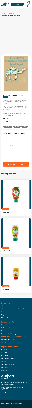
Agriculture (4, 355)
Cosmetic (4, 352)
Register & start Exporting (8, 339)
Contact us (4, 312)
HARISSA (17, 126)
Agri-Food (4, 349)
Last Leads (4, 342)
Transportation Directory (8, 334)
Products (11, 14)
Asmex (8, 403)
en (29, 6)
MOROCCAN (8, 126)
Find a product (5, 328)
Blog (2, 315)
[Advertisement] (16, 37)
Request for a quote (17, 164)
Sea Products (5, 367)
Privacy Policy (5, 318)
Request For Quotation (8, 325)
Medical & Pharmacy (7, 364)
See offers (4, 331)
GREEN (24, 126)
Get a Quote (17, 4)
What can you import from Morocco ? (12, 309)
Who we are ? (5, 306)
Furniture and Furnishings (8, 358)
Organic (3, 361)
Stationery (4, 370)
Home (3, 14)
